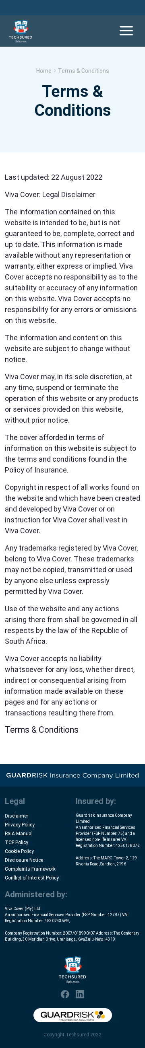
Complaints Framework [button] (30, 869)
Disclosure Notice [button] (24, 860)
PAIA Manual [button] (19, 833)
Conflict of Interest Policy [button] (32, 878)
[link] (20, 31)
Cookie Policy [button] (19, 851)
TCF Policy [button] (16, 842)
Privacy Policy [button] (20, 825)
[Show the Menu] (126, 31)
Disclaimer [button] (16, 816)
